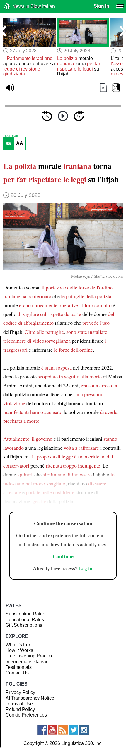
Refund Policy (20, 709)
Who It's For (18, 644)
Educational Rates (25, 619)
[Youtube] (52, 730)
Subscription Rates (25, 613)
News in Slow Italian (15, 6)
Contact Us (17, 672)
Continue (63, 556)
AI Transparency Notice (30, 697)
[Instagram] (84, 730)
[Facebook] (42, 730)
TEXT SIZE (10, 135)
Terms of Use (19, 703)
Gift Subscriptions (24, 625)
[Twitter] (73, 730)
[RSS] (63, 730)
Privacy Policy (20, 692)
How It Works (19, 650)
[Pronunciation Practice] (116, 87)
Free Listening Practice (30, 655)
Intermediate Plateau (27, 661)
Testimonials (19, 667)
